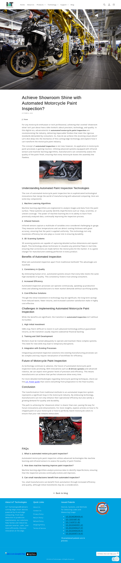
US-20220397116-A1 (74, 533)
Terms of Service (39, 528)
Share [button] (26, 119)
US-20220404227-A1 (74, 528)
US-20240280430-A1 (74, 516)
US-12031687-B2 (73, 519)
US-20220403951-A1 (74, 525)
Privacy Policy (38, 514)
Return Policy (38, 518)
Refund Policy (38, 521)
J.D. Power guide (33, 382)
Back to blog (62, 493)
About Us (36, 507)
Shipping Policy (39, 525)
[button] (40, 4)
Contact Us (37, 511)
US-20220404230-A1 (74, 530)
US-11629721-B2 (73, 522)
